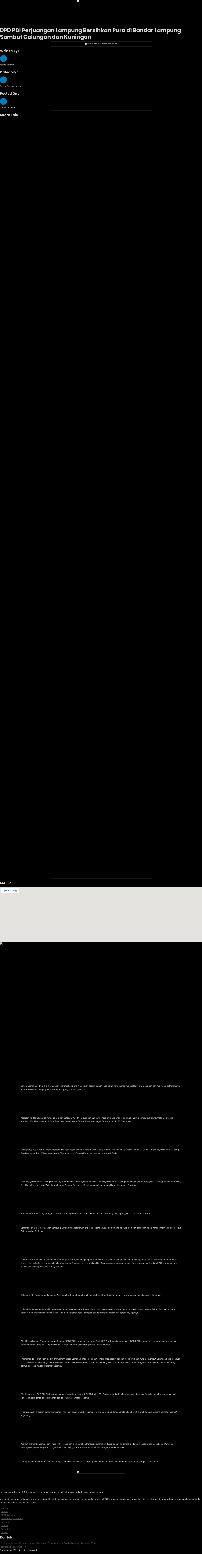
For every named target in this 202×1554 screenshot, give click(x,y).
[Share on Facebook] (101, 281)
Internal (71, 23)
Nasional (15, 23)
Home (4, 23)
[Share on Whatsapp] (101, 761)
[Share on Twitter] (101, 544)
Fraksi (60, 23)
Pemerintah (39, 23)
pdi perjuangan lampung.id (184, 1499)
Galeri (99, 23)
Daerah (26, 23)
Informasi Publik (85, 23)
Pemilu (51, 23)
